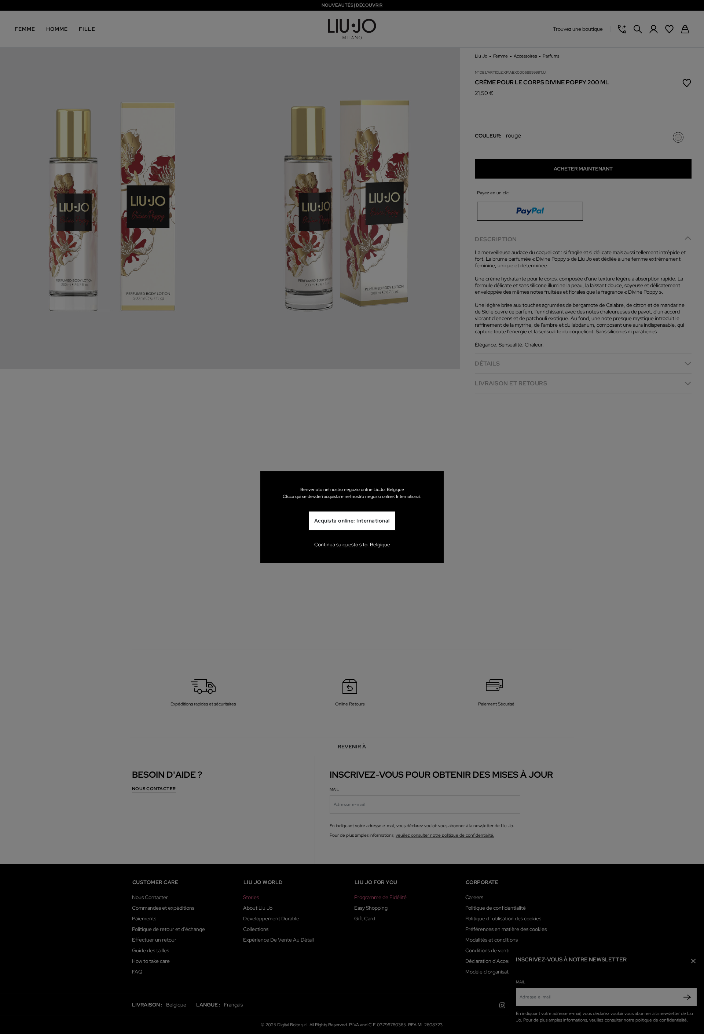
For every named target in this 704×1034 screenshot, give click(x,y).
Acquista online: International (352, 520)
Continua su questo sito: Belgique (352, 544)
